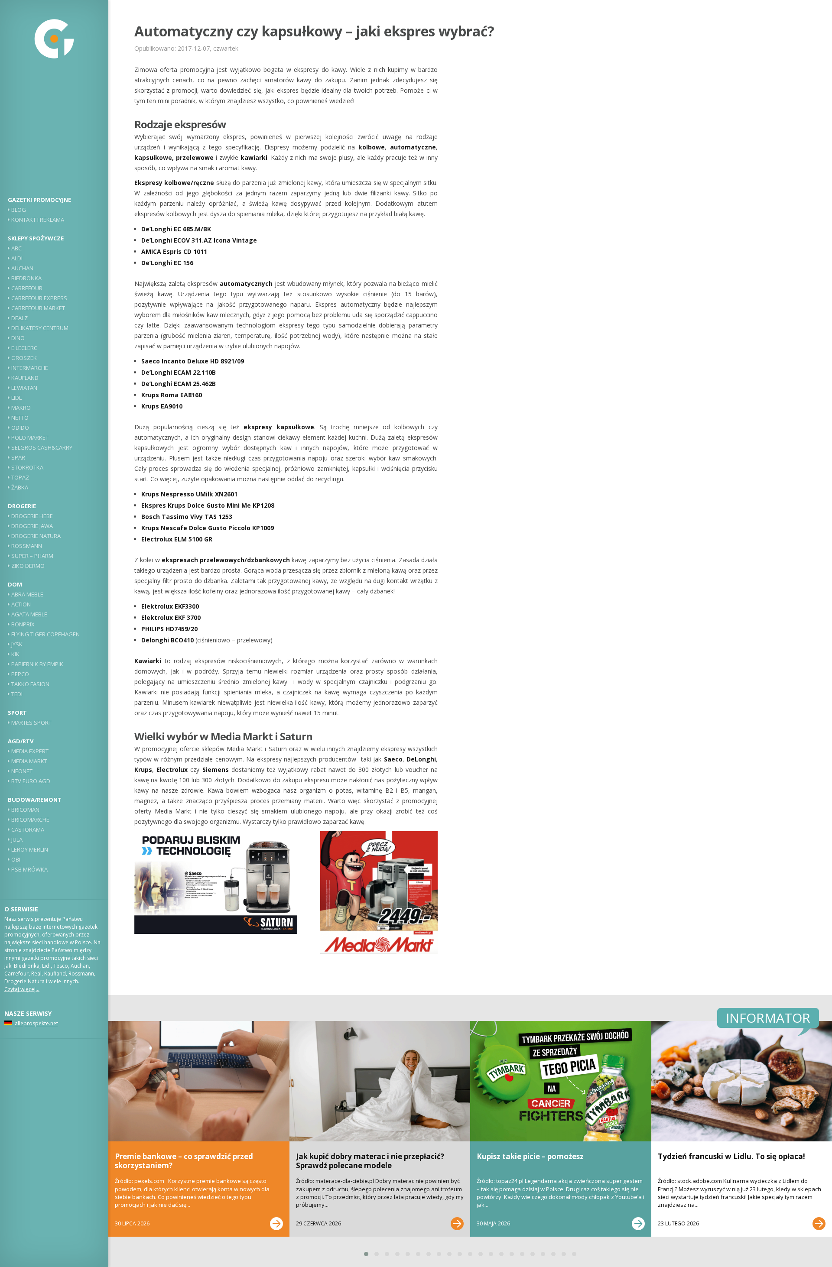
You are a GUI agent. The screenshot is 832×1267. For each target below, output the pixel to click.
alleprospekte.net (36, 1023)
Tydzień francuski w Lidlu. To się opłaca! (731, 1156)
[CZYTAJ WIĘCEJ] (276, 1223)
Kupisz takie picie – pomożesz (530, 1156)
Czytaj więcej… (21, 989)
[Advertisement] (54, 132)
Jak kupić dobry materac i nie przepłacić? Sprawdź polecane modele (370, 1160)
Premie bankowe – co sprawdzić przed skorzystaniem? (184, 1160)
